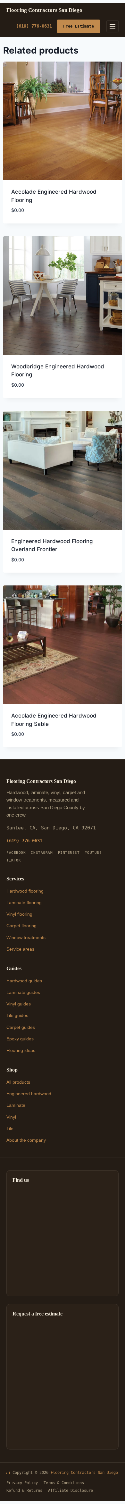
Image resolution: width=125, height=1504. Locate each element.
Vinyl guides (18, 1003)
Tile (9, 1128)
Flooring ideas (20, 1050)
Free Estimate (78, 26)
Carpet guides (20, 1027)
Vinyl (11, 1117)
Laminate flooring (24, 902)
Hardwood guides (24, 980)
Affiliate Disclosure (70, 1490)
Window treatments (26, 937)
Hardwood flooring (25, 891)
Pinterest (69, 853)
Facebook (16, 853)
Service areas (20, 949)
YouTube (93, 853)
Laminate (15, 1105)
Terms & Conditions (64, 1483)
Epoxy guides (20, 1038)
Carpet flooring (21, 925)
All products (18, 1082)
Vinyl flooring (19, 914)
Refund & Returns (24, 1490)
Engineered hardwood (28, 1093)
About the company (26, 1140)
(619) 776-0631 (34, 26)
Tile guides (17, 1015)
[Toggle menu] (112, 26)
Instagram (42, 853)
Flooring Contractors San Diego (84, 1472)
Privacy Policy (22, 1483)
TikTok (13, 860)
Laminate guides (23, 992)
